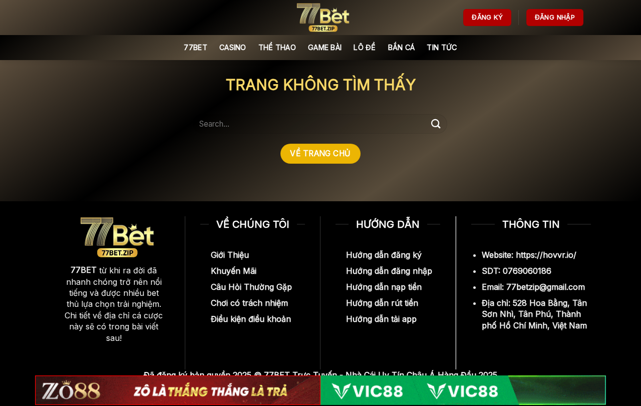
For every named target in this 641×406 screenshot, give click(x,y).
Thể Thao (277, 47)
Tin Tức (442, 47)
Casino (232, 47)
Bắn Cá (401, 47)
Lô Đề (365, 47)
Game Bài (325, 47)
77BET (195, 47)
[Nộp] (436, 124)
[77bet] (320, 17)
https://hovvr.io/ (546, 255)
